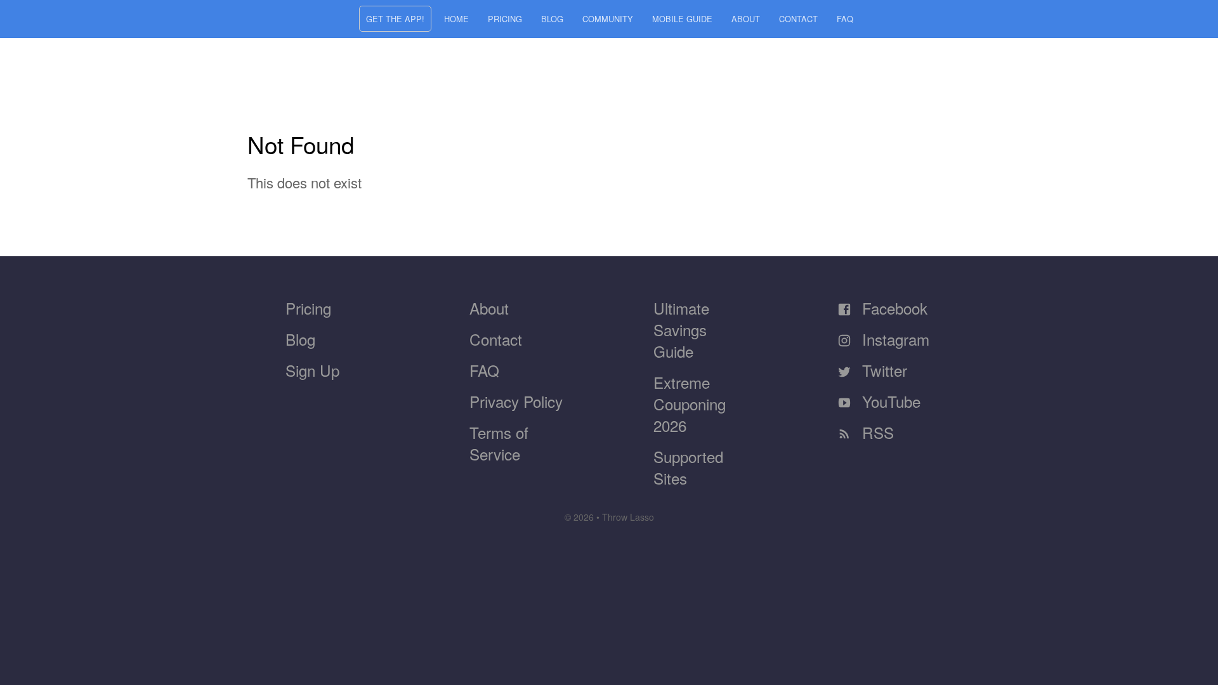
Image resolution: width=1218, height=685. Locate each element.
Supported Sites (688, 467)
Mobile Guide (682, 19)
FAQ (845, 19)
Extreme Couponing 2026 (689, 403)
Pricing (505, 19)
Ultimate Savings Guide (681, 329)
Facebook (892, 308)
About (745, 19)
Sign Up (312, 370)
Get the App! (395, 19)
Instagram (893, 339)
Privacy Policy (516, 401)
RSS (876, 432)
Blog (552, 19)
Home (456, 19)
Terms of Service (498, 443)
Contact (798, 19)
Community (607, 19)
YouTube (889, 401)
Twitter (882, 370)
